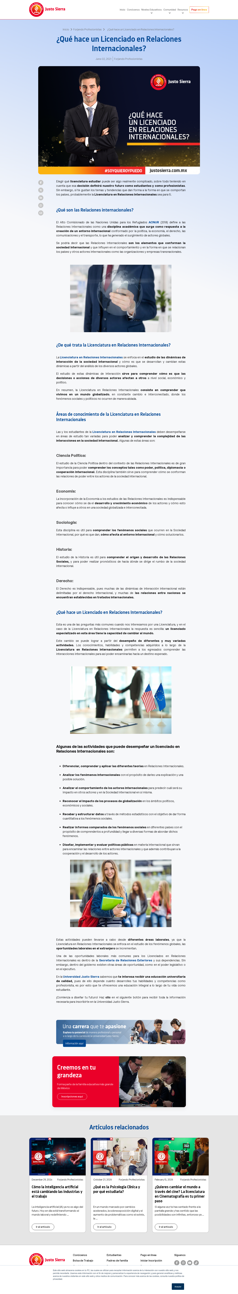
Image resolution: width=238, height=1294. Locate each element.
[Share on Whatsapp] (40, 205)
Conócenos (133, 9)
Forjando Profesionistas (87, 29)
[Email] (40, 213)
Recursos (183, 9)
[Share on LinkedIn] (40, 197)
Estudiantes (114, 1255)
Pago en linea (148, 1255)
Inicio (122, 9)
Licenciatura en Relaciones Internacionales (91, 357)
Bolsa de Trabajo (83, 1260)
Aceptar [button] (178, 1286)
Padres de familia (117, 1260)
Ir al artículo (43, 1226)
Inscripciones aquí (72, 1096)
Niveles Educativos (151, 9)
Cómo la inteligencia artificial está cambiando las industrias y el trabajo (57, 1191)
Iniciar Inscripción (151, 1260)
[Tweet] (40, 190)
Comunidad (169, 9)
